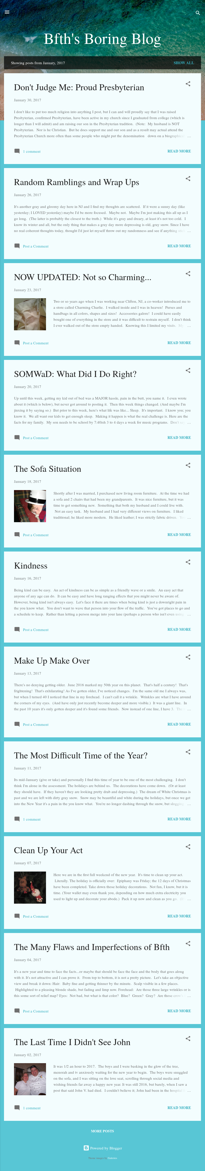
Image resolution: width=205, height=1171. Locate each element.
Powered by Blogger (105, 1147)
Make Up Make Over (52, 660)
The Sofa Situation (47, 468)
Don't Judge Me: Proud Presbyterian (79, 87)
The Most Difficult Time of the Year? (81, 755)
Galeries (112, 1158)
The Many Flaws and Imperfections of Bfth (92, 947)
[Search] (198, 13)
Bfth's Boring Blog (102, 38)
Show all (184, 62)
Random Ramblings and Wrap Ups (76, 182)
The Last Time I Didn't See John (72, 1042)
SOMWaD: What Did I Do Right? (75, 373)
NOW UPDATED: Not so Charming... (83, 277)
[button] (188, 84)
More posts (102, 1131)
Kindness (31, 565)
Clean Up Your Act (48, 850)
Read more (179, 151)
